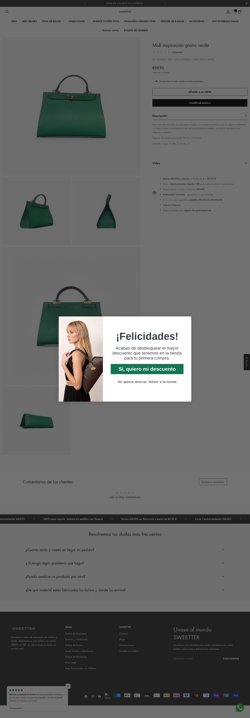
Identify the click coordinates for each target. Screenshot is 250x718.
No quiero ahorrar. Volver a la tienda (147, 382)
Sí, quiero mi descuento (147, 369)
